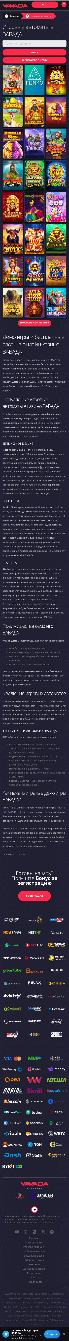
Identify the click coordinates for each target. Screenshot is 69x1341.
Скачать (34, 1277)
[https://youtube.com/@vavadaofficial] (17, 1232)
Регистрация (34, 895)
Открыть (52, 1334)
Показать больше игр (34, 322)
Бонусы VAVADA (34, 1242)
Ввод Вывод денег (34, 1255)
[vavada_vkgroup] (34, 1232)
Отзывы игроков (34, 1260)
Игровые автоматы (41, 16)
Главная (14, 16)
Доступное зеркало (34, 1268)
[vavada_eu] (43, 1232)
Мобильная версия (34, 1251)
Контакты (34, 1264)
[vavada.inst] (25, 1232)
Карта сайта (35, 1281)
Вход (45, 4)
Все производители (34, 60)
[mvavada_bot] (52, 1232)
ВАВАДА (52, 359)
